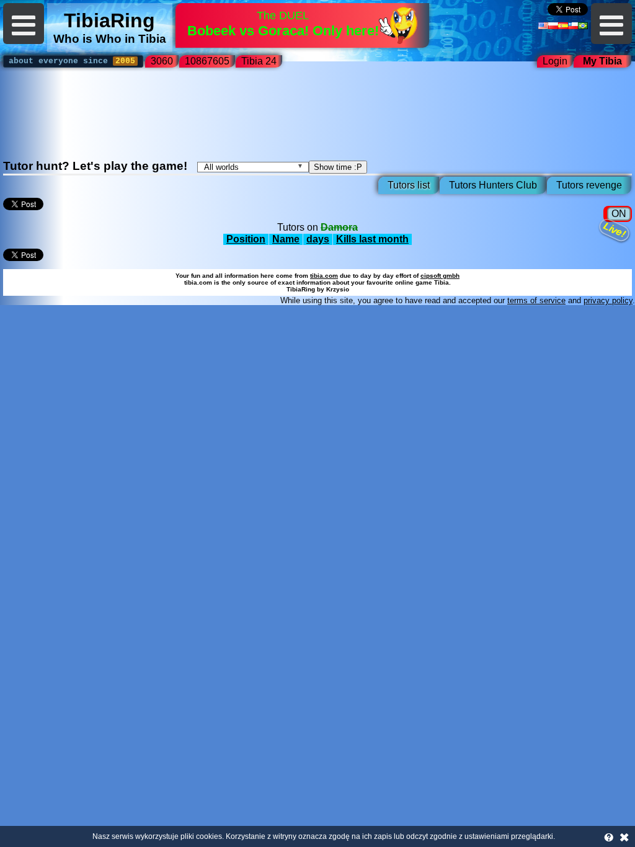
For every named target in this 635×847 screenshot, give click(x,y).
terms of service (536, 300)
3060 (162, 61)
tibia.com (324, 275)
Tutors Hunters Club (493, 185)
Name (286, 239)
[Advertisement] (317, 118)
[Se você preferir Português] (583, 25)
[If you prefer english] (543, 25)
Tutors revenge (589, 185)
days (317, 239)
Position (245, 239)
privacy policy (608, 300)
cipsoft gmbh (440, 275)
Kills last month (372, 239)
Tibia (152, 38)
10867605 (207, 61)
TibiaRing (109, 20)
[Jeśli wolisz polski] (553, 25)
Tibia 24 (261, 60)
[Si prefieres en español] (563, 25)
